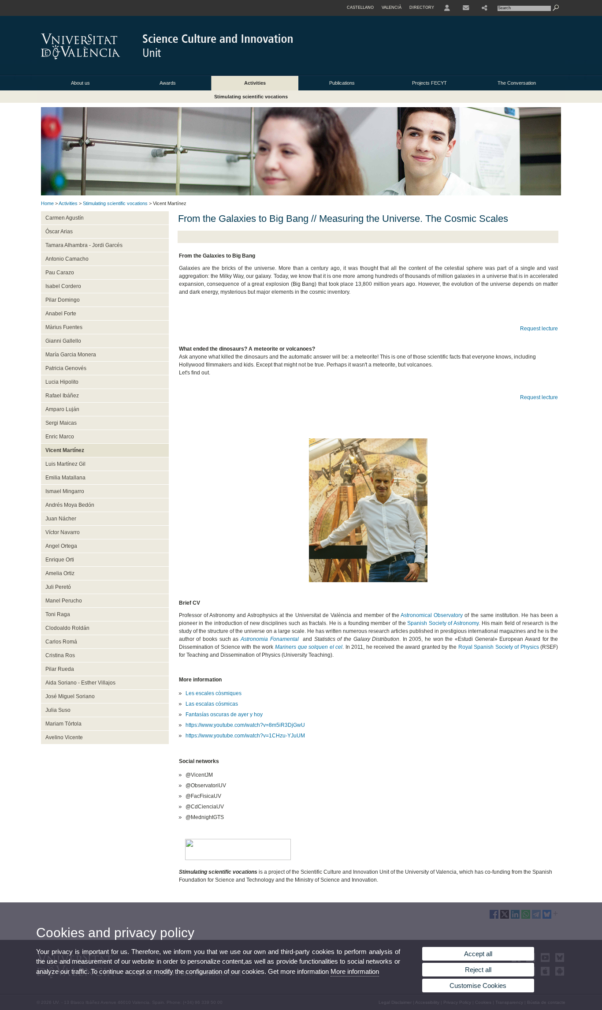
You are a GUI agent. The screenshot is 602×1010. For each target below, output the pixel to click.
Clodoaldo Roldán (67, 628)
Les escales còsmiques (214, 693)
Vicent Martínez (64, 450)
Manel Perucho (63, 601)
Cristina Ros (60, 655)
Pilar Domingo (62, 300)
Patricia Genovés (65, 368)
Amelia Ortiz (59, 573)
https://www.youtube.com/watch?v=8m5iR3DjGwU (245, 725)
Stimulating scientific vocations (251, 96)
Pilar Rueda (59, 669)
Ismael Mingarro (64, 491)
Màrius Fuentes (63, 327)
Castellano (360, 7)
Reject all (478, 969)
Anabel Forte (60, 313)
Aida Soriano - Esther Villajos (80, 683)
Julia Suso (58, 710)
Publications (342, 83)
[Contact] (466, 8)
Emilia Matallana (65, 478)
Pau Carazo (59, 272)
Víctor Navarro (62, 532)
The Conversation (517, 83)
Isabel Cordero (63, 286)
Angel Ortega (61, 546)
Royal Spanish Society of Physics (498, 647)
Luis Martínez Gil (65, 464)
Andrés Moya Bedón (69, 505)
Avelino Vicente (64, 737)
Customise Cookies (478, 985)
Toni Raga (57, 614)
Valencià (391, 7)
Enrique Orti (59, 560)
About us (80, 83)
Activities (255, 83)
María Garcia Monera (70, 355)
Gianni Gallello (63, 341)
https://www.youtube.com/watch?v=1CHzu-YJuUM (245, 736)
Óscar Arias (59, 231)
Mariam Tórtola (63, 724)
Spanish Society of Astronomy (443, 623)
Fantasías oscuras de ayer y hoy (224, 714)
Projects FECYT (429, 83)
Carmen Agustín (64, 218)
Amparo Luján (62, 409)
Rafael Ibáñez (62, 396)
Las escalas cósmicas (212, 704)
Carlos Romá (61, 642)
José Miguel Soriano (70, 696)
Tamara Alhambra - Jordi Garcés (84, 245)
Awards (168, 83)
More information (355, 971)
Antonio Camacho (67, 259)
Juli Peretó (58, 587)
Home (47, 203)
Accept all (478, 954)
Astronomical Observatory (432, 615)
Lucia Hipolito (61, 382)
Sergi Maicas (61, 423)
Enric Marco (59, 437)
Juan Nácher (60, 519)
